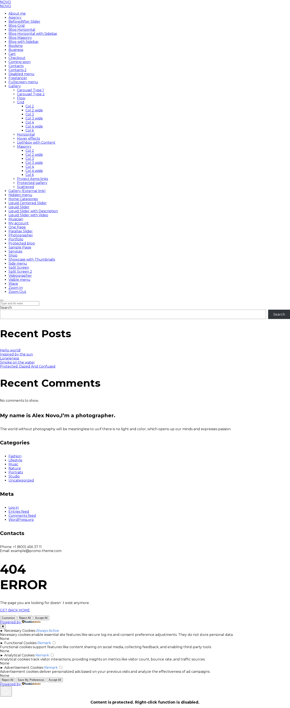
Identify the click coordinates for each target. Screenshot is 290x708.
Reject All (25, 618)
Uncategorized (21, 480)
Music (13, 464)
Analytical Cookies (19, 655)
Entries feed (18, 512)
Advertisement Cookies (23, 668)
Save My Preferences (31, 679)
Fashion (14, 456)
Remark (44, 643)
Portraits (15, 472)
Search (6, 308)
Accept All (41, 618)
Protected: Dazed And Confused (27, 366)
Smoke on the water (17, 362)
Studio (14, 476)
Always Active (47, 631)
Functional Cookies (20, 643)
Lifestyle (15, 460)
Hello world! (10, 350)
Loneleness (9, 358)
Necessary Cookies (19, 631)
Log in (13, 508)
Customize (8, 618)
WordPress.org (21, 520)
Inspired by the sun (16, 354)
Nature (14, 468)
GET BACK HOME (15, 610)
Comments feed (22, 516)
